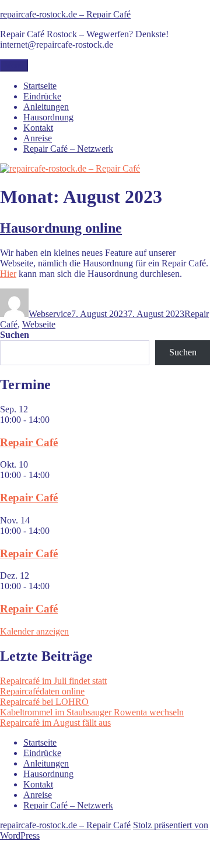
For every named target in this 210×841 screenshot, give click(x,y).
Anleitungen (46, 107)
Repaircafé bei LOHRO (44, 702)
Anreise (37, 138)
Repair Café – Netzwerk (68, 149)
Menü (14, 65)
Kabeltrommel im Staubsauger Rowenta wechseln (92, 712)
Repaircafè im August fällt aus (55, 723)
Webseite (38, 324)
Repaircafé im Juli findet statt (53, 681)
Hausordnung (48, 117)
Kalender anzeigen (34, 631)
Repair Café (29, 442)
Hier (8, 274)
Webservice (50, 314)
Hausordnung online (61, 228)
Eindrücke (42, 96)
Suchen (14, 335)
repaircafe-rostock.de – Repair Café (65, 14)
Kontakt (38, 128)
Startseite (40, 86)
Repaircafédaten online (42, 691)
